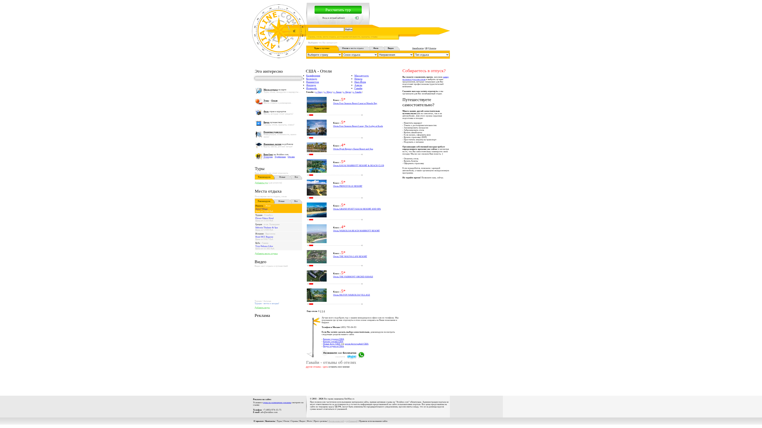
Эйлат (268, 205)
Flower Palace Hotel (264, 218)
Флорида (311, 85)
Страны (294, 421)
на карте (275, 89)
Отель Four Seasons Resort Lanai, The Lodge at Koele (358, 126)
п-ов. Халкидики (272, 224)
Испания (259, 233)
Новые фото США (331, 344)
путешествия (273, 122)
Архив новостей (336, 421)
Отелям (291, 157)
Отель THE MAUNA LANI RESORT (350, 256)
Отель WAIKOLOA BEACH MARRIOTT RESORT (356, 230)
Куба (257, 243)
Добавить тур (261, 183)
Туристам (268, 157)
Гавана (265, 243)
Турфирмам (280, 157)
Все (296, 177)
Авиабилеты (418, 48)
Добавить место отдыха (266, 253)
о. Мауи (328, 92)
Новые (282, 177)
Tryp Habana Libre (264, 246)
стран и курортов (275, 111)
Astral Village (261, 209)
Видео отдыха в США (333, 346)
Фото (309, 421)
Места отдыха (268, 191)
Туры (260, 168)
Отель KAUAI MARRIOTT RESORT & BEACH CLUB (358, 165)
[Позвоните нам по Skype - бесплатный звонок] (343, 358)
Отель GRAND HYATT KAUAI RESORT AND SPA (357, 209)
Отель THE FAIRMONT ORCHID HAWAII (353, 276)
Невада (358, 78)
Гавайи (358, 88)
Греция (258, 224)
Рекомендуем (264, 177)
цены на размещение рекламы (277, 402)
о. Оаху (319, 92)
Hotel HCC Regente (264, 237)
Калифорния (313, 75)
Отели (286, 421)
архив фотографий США (356, 344)
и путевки (321, 48)
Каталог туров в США (333, 339)
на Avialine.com (276, 154)
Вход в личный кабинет (333, 18)
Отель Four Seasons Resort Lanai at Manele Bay (355, 103)
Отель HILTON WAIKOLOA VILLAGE (351, 295)
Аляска (358, 85)
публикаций (352, 421)
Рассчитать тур (338, 10)
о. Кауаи (347, 92)
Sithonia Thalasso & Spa (266, 227)
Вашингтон (312, 81)
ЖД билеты (430, 48)
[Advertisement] (377, 381)
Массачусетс (361, 75)
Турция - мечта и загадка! (267, 303)
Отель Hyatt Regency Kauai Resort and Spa (353, 149)
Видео (302, 421)
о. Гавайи (357, 92)
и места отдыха (353, 48)
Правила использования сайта (373, 421)
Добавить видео (262, 307)
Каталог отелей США (333, 341)
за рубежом (278, 144)
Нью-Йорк (360, 81)
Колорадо (311, 78)
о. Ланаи (337, 92)
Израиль (259, 205)
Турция (258, 215)
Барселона (270, 233)
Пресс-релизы (320, 421)
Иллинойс (311, 88)
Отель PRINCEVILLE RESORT (347, 186)
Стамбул (268, 215)
